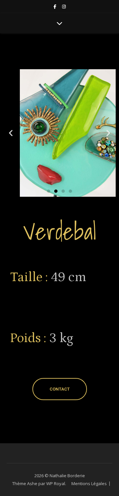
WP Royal (55, 483)
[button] (11, 133)
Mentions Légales (89, 483)
